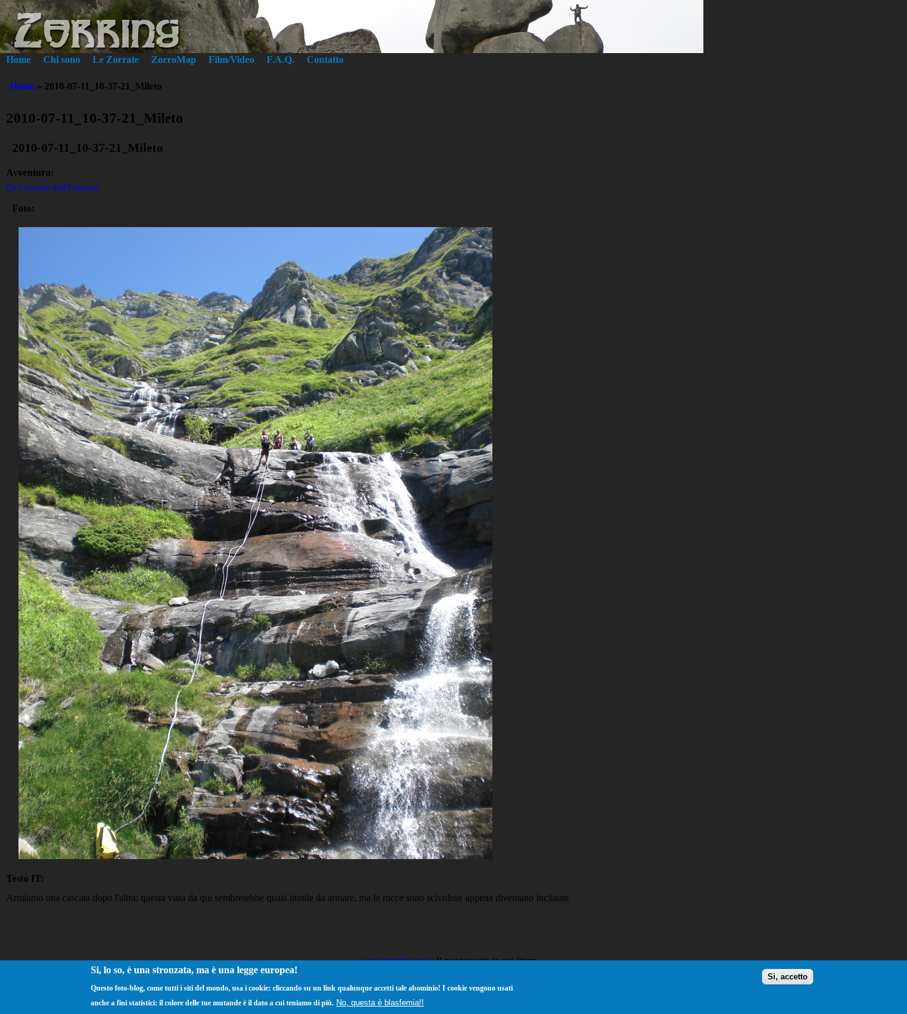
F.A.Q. (280, 59)
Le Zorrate (116, 59)
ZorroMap (173, 59)
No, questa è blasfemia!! (380, 1002)
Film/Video (231, 59)
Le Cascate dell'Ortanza (52, 187)
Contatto (325, 59)
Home (18, 59)
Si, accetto (788, 976)
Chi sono (61, 59)
